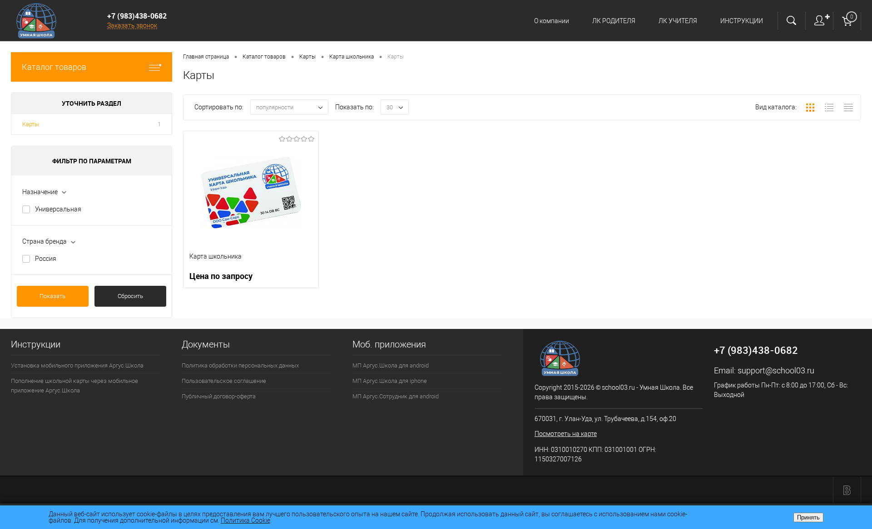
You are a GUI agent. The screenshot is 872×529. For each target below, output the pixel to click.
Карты (30, 124)
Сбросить (130, 296)
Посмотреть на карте (566, 433)
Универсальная (58, 209)
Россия (45, 258)
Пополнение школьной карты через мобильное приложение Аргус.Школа (74, 385)
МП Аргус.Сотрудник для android (395, 396)
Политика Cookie (245, 520)
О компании (551, 20)
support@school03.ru (776, 370)
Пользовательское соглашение (224, 380)
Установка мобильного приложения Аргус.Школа (77, 365)
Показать (52, 296)
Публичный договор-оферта (219, 396)
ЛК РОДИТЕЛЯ (613, 20)
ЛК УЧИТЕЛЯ (678, 20)
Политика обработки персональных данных (240, 365)
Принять (808, 517)
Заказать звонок (132, 25)
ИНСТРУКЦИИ (741, 20)
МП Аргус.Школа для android (390, 365)
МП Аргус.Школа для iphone (389, 380)
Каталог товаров (54, 67)
